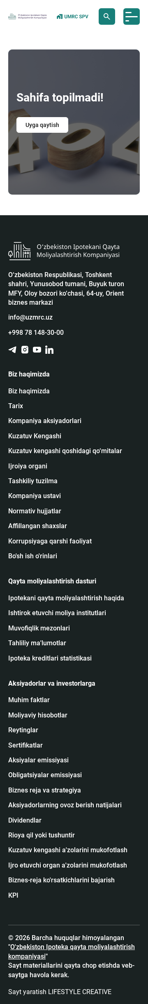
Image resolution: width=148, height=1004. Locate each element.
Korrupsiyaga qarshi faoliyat (50, 541)
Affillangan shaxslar (37, 526)
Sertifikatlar (25, 745)
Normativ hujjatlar (34, 511)
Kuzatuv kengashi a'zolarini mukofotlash (67, 850)
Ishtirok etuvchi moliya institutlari (57, 613)
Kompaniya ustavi (34, 496)
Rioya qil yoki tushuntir (41, 835)
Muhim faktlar (29, 700)
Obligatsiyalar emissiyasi (45, 775)
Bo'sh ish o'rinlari (32, 556)
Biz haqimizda (29, 391)
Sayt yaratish (59, 992)
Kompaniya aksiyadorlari (44, 421)
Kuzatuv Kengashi (34, 436)
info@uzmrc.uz (30, 317)
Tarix (15, 406)
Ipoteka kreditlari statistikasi (50, 658)
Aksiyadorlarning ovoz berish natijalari (65, 805)
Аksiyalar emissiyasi (38, 760)
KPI (13, 895)
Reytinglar (23, 730)
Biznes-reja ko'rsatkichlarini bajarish (61, 880)
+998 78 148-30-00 (36, 332)
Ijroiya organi (27, 466)
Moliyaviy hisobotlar (37, 715)
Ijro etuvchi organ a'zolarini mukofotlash (67, 865)
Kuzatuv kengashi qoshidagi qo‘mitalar (65, 451)
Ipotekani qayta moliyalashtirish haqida (66, 598)
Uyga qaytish (42, 125)
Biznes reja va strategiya (44, 790)
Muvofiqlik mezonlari (39, 628)
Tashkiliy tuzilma (33, 481)
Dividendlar (25, 820)
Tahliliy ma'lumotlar (37, 643)
